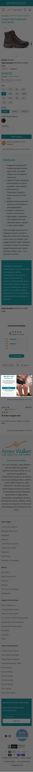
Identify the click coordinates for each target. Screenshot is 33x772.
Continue (8, 388)
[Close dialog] (31, 376)
